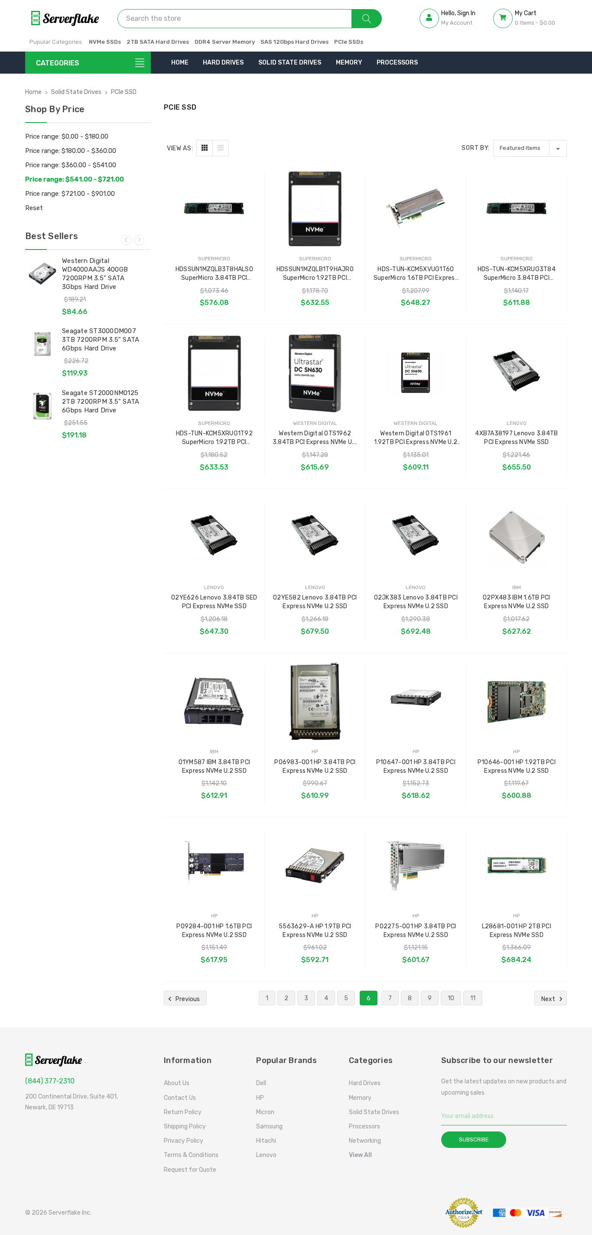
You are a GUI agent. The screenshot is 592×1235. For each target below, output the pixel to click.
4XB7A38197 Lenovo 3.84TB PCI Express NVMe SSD (516, 438)
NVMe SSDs (105, 42)
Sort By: (476, 148)
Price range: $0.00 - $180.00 (66, 136)
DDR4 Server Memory (225, 42)
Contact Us (180, 1098)
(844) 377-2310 (50, 1081)
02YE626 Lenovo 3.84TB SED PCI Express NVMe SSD (214, 602)
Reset (34, 208)
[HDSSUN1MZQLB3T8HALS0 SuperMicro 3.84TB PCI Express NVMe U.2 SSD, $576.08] (214, 209)
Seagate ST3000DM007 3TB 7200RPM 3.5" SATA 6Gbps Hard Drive (100, 339)
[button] (417, 1213)
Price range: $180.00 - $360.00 (70, 151)
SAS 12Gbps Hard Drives (294, 42)
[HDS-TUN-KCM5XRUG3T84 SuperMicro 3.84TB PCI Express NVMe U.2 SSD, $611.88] (517, 209)
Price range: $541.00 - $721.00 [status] (74, 179)
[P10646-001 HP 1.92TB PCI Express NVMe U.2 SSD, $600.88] (517, 702)
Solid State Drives (289, 62)
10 (451, 998)
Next (139, 240)
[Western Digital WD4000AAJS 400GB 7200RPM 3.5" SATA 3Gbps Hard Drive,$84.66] (42, 273)
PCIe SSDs (348, 42)
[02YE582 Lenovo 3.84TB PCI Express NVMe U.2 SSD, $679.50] (315, 537)
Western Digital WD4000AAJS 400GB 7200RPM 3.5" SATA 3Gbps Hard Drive (95, 274)
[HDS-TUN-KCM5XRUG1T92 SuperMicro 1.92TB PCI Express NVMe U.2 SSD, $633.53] (214, 373)
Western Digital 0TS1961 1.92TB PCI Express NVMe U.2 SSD (415, 438)
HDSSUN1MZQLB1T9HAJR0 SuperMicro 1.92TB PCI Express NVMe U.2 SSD (315, 274)
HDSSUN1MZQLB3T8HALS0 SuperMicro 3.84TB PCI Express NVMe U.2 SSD (214, 274)
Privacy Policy (183, 1140)
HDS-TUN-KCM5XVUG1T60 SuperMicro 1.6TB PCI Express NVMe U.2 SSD (416, 274)
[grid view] (204, 148)
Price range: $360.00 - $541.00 (70, 165)
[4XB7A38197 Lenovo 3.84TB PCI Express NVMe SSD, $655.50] (517, 373)
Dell (261, 1083)
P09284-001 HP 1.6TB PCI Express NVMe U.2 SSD (214, 931)
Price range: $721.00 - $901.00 (70, 194)
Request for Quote (190, 1169)
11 (472, 998)
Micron (265, 1112)
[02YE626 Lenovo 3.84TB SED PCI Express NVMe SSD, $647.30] (214, 537)
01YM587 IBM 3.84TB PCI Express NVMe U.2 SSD (214, 767)
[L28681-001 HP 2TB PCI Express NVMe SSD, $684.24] (517, 866)
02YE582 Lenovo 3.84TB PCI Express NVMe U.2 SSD (315, 602)
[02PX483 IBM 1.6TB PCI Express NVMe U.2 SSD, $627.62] (517, 537)
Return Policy (183, 1112)
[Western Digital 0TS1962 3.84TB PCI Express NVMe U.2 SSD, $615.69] (315, 373)
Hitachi (266, 1140)
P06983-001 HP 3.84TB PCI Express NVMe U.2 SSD (314, 767)
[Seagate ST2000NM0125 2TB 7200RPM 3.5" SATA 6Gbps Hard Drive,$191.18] (42, 406)
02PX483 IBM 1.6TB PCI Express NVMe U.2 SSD (516, 602)
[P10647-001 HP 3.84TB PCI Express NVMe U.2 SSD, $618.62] (416, 702)
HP (260, 1098)
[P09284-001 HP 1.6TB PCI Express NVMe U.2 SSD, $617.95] (214, 866)
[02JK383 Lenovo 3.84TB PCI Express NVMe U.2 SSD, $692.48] (416, 537)
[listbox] (530, 148)
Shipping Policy (185, 1126)
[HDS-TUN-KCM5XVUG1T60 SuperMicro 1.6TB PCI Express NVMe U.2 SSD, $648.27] (416, 209)
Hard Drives (223, 62)
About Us (176, 1083)
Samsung (269, 1126)
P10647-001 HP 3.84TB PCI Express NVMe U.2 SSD (415, 767)
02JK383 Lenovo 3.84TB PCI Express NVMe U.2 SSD (416, 602)
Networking (365, 1140)
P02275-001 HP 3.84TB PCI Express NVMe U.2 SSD (415, 931)
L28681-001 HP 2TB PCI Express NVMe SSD (516, 931)
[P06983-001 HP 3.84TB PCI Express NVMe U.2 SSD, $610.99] (315, 702)
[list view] (220, 148)
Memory (349, 62)
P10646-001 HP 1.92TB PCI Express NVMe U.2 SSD (517, 767)
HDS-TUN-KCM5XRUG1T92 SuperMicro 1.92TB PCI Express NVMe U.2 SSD (214, 438)
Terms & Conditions (191, 1155)
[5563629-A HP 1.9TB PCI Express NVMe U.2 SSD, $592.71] (315, 866)
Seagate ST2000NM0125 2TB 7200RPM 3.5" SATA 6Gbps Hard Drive (100, 401)
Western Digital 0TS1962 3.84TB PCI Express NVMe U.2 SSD (315, 438)
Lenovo (266, 1155)
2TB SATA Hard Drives (158, 42)
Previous (126, 240)
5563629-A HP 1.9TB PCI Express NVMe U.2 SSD (315, 931)
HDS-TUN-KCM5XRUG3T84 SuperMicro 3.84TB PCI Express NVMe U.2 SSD (517, 274)
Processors (397, 62)
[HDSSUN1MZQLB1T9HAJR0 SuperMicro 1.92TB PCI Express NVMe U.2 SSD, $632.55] (315, 209)
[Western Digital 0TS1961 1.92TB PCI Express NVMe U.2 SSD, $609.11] (416, 373)
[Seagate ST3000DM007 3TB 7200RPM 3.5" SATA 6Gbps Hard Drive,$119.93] (42, 344)
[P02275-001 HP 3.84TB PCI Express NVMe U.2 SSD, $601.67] (416, 866)
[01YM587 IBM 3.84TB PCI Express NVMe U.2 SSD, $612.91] (214, 702)
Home (180, 62)
